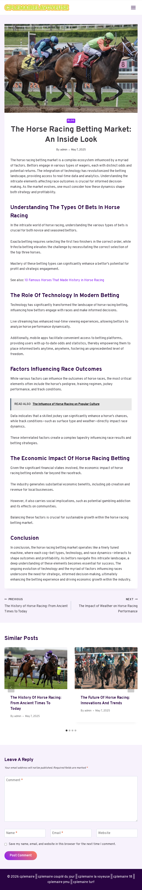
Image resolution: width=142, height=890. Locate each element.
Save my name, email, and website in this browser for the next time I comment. (62, 844)
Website (104, 833)
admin (63, 150)
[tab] (66, 730)
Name (11, 833)
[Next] (131, 687)
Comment (14, 780)
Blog (71, 120)
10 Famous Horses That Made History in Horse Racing (64, 280)
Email (57, 833)
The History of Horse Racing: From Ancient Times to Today (36, 606)
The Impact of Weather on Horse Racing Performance (108, 606)
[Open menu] (133, 7)
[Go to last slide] (11, 687)
